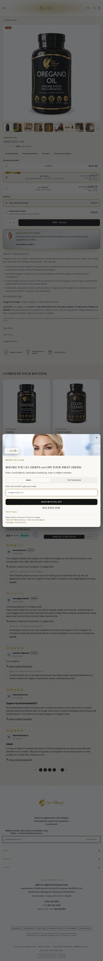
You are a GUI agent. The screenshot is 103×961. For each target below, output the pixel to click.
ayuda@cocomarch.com (16, 522)
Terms (8, 512)
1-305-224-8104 (32, 520)
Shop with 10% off (51, 502)
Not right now (51, 508)
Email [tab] (28, 480)
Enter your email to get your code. (21, 486)
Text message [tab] (74, 480)
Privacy (14, 512)
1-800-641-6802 (12, 520)
